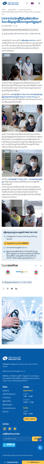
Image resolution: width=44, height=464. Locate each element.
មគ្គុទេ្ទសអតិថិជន (12, 9)
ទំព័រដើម (4, 9)
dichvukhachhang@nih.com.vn (16, 371)
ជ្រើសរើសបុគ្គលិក (7, 405)
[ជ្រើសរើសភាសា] (33, 3)
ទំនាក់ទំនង (6, 412)
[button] (36, 265)
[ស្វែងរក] (27, 3)
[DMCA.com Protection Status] (9, 445)
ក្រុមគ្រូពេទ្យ (6, 390)
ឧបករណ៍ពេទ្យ (6, 397)
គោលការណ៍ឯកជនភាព (9, 408)
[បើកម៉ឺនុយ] (39, 3)
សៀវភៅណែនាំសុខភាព (9, 394)
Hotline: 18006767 (30, 419)
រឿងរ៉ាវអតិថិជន (7, 401)
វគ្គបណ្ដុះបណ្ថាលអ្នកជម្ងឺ (24, 9)
